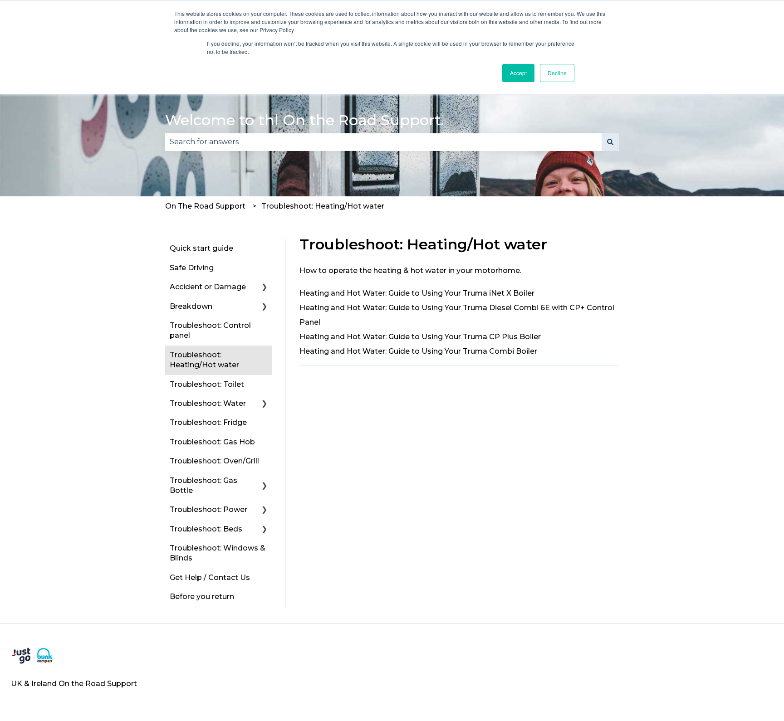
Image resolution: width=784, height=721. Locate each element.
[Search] (610, 142)
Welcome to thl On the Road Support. (304, 120)
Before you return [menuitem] (202, 596)
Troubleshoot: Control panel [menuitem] (210, 330)
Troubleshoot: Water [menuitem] (208, 403)
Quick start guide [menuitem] (201, 248)
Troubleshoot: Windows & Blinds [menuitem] (217, 553)
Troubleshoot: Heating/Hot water (322, 206)
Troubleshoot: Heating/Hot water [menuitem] (204, 360)
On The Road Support (205, 206)
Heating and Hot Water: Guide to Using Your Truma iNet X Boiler (416, 293)
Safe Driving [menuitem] (192, 267)
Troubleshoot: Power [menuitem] (208, 509)
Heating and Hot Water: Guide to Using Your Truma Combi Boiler (418, 351)
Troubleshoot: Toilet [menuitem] (207, 384)
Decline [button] (557, 73)
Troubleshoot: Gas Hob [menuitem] (212, 442)
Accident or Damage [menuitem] (208, 287)
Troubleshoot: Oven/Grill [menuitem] (214, 461)
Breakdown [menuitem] (191, 306)
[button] (264, 287)
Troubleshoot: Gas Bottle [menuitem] (203, 485)
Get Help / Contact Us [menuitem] (210, 577)
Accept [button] (518, 73)
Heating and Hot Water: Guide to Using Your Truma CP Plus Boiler (420, 336)
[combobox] (383, 142)
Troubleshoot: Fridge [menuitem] (208, 422)
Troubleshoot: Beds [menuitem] (206, 529)
